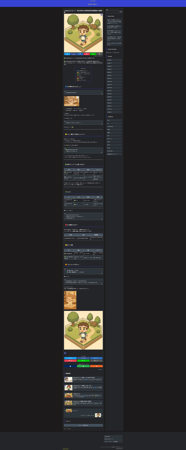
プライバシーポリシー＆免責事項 (111, 441)
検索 (107, 9)
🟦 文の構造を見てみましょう (82, 70)
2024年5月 (109, 106)
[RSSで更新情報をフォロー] (96, 366)
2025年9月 (109, 90)
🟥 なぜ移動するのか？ (81, 77)
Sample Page (107, 436)
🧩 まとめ (79, 75)
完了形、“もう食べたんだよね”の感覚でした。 (114, 43)
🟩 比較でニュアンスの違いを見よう (83, 73)
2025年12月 (109, 81)
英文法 (108, 141)
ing (108, 123)
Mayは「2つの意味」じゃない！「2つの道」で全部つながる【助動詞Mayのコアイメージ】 (114, 21)
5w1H (108, 120)
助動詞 (108, 132)
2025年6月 (109, 96)
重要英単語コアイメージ (112, 154)
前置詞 (108, 129)
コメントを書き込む (83, 425)
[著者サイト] (70, 366)
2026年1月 (109, 78)
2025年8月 (109, 93)
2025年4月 (109, 103)
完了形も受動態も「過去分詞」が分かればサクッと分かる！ (113, 26)
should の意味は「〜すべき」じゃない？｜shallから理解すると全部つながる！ (114, 32)
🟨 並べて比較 (79, 78)
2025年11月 (109, 84)
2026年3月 (109, 75)
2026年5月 (109, 69)
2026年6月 (109, 66)
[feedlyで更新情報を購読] (83, 366)
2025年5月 (109, 99)
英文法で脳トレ (110, 151)
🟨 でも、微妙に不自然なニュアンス (83, 72)
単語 (108, 135)
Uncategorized (110, 126)
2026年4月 (109, 72)
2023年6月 (109, 112)
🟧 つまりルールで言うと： (82, 80)
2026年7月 (109, 63)
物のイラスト (110, 138)
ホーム (102, 446)
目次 (82, 68)
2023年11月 (109, 109)
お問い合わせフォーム (109, 439)
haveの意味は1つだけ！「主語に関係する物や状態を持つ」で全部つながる (114, 38)
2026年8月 (109, 60)
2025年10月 (109, 87)
